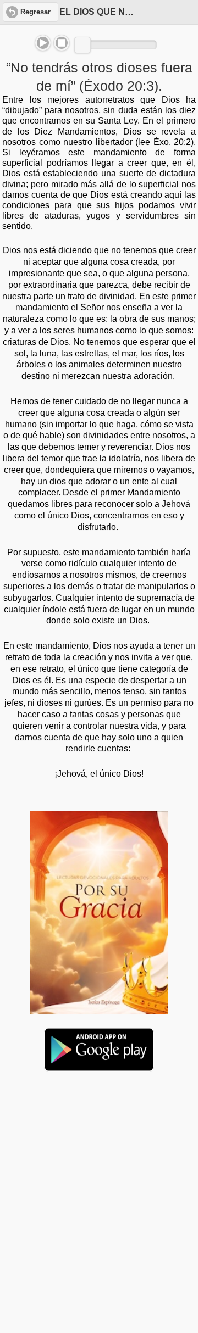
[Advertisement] (99, 1164)
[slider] (82, 45)
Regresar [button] (35, 12)
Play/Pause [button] (43, 43)
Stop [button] (61, 43)
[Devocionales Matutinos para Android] (99, 1066)
